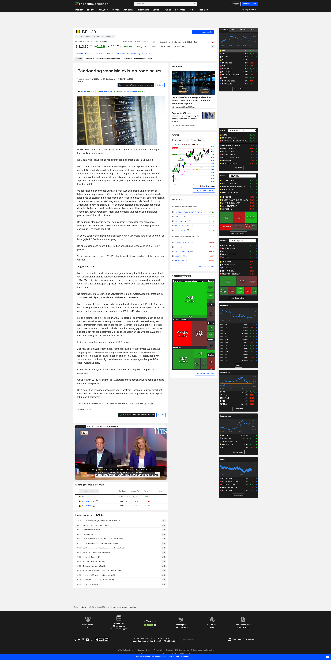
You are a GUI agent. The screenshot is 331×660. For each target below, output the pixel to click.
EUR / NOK (224, 340)
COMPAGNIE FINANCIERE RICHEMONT (235, 141)
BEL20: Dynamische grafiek (204, 190)
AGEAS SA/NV (180, 230)
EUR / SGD (224, 358)
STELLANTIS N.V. (228, 265)
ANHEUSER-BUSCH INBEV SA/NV (187, 212)
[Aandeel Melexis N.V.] (187, 256)
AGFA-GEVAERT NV (229, 164)
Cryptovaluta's (225, 416)
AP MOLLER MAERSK (230, 254)
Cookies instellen (144, 650)
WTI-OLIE (223, 395)
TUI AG (224, 135)
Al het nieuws (89, 59)
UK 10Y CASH (227, 491)
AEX (223, 54)
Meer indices (238, 89)
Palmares (203, 10)
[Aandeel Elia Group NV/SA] (191, 242)
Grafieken (99, 54)
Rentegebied (238, 495)
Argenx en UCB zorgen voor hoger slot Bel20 (99, 575)
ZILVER (222, 401)
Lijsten (156, 10)
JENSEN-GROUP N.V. (230, 180)
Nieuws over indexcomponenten (108, 59)
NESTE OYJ (226, 268)
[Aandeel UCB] (180, 247)
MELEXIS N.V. (180, 256)
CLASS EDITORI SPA (229, 152)
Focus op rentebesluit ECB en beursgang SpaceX (100, 543)
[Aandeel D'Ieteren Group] (191, 251)
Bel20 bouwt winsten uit (91, 584)
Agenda (115, 10)
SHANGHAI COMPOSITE (231, 75)
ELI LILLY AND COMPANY (231, 146)
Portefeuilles (143, 10)
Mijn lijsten (238, 168)
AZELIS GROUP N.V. (182, 226)
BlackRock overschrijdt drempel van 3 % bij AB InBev (178, 42)
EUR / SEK (224, 337)
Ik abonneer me (249, 4)
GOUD (222, 392)
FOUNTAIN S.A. (227, 189)
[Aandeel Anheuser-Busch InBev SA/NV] (202, 212)
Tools (192, 10)
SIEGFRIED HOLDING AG (231, 274)
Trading (167, 10)
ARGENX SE (179, 260)
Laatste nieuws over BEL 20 (89, 515)
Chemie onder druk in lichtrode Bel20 (173, 47)
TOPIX (224, 78)
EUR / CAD (224, 346)
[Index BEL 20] (93, 91)
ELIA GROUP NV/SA (182, 242)
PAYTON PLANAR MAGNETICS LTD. (235, 200)
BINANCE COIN (228, 444)
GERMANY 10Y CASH (230, 482)
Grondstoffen (225, 373)
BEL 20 (84, 497)
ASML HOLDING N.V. (229, 149)
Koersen (89, 54)
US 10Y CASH (227, 479)
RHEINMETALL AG (229, 155)
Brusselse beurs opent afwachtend (95, 566)
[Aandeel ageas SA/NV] (187, 230)
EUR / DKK (224, 343)
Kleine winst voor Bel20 (91, 557)
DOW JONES (227, 69)
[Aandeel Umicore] (184, 216)
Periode (193, 140)
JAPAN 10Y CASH (228, 485)
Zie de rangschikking (206, 266)
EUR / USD (224, 325)
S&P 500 (225, 66)
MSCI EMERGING (228, 81)
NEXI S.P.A (226, 251)
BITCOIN (225, 435)
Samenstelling (133, 54)
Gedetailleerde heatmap (205, 373)
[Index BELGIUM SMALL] (120, 91)
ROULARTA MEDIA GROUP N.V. (233, 186)
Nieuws (91, 10)
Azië (252, 30)
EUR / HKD (224, 355)
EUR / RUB (224, 334)
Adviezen (128, 10)
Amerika (243, 30)
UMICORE (178, 217)
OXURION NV (227, 209)
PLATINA (223, 404)
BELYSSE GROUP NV (230, 192)
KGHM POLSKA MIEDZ (230, 248)
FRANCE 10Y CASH (229, 487)
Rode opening (88, 534)
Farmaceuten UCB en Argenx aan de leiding (98, 580)
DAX (223, 60)
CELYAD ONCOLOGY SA (231, 203)
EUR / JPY (224, 361)
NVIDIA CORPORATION (230, 158)
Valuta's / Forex (225, 305)
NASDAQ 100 (227, 72)
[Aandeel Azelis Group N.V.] (191, 225)
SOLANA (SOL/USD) (229, 441)
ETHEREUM (226, 438)
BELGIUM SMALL (88, 501)
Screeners (180, 10)
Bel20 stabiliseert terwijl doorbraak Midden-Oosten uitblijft (103, 548)
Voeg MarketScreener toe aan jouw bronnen (137, 85)
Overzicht (79, 54)
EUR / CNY (224, 352)
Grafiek (176, 135)
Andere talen (127, 59)
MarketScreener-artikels (143, 59)
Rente (222, 459)
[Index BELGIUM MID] (144, 91)
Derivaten (146, 54)
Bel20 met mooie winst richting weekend (97, 552)
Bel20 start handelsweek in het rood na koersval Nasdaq (103, 539)
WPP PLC (225, 257)
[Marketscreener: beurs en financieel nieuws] (90, 4)
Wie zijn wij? (158, 650)
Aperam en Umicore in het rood (94, 561)
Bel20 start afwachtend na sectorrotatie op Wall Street (102, 571)
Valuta (238, 365)
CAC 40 (225, 57)
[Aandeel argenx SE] (186, 260)
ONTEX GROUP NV (229, 183)
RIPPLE (225, 447)
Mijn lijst (223, 130)
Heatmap (121, 54)
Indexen (225, 30)
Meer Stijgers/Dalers (238, 233)
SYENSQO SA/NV (181, 221)
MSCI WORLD (227, 84)
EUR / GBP (224, 328)
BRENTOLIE (224, 398)
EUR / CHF (224, 331)
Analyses (103, 10)
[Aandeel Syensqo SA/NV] (189, 221)
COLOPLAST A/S (228, 245)
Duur (174, 140)
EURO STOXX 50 (228, 63)
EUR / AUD (224, 349)
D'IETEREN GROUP (182, 251)
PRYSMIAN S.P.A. (228, 271)
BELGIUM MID (87, 506)
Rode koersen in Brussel (91, 530)
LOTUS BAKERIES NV (230, 138)
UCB (176, 247)
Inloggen (235, 4)
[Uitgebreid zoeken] (194, 4)
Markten (79, 10)
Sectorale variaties (181, 276)
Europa (233, 30)
